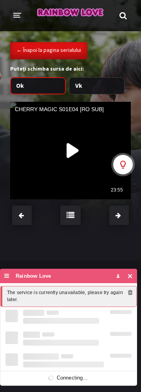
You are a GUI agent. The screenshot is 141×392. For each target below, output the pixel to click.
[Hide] (130, 276)
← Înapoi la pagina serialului (48, 49)
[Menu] (7, 276)
